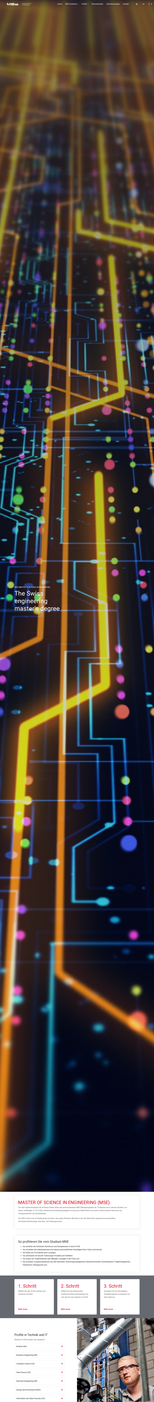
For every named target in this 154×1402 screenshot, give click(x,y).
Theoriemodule (97, 4)
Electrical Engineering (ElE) (26, 1381)
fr (149, 4)
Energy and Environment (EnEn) (28, 1390)
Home (59, 4)
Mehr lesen (22, 1309)
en (144, 4)
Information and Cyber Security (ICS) (30, 1398)
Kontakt (126, 4)
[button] (136, 4)
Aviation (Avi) (21, 1346)
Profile (84, 4)
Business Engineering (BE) (26, 1355)
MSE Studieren (71, 4)
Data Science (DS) (23, 1372)
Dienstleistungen (113, 4)
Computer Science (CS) (25, 1364)
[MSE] (19, 4)
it (151, 4)
